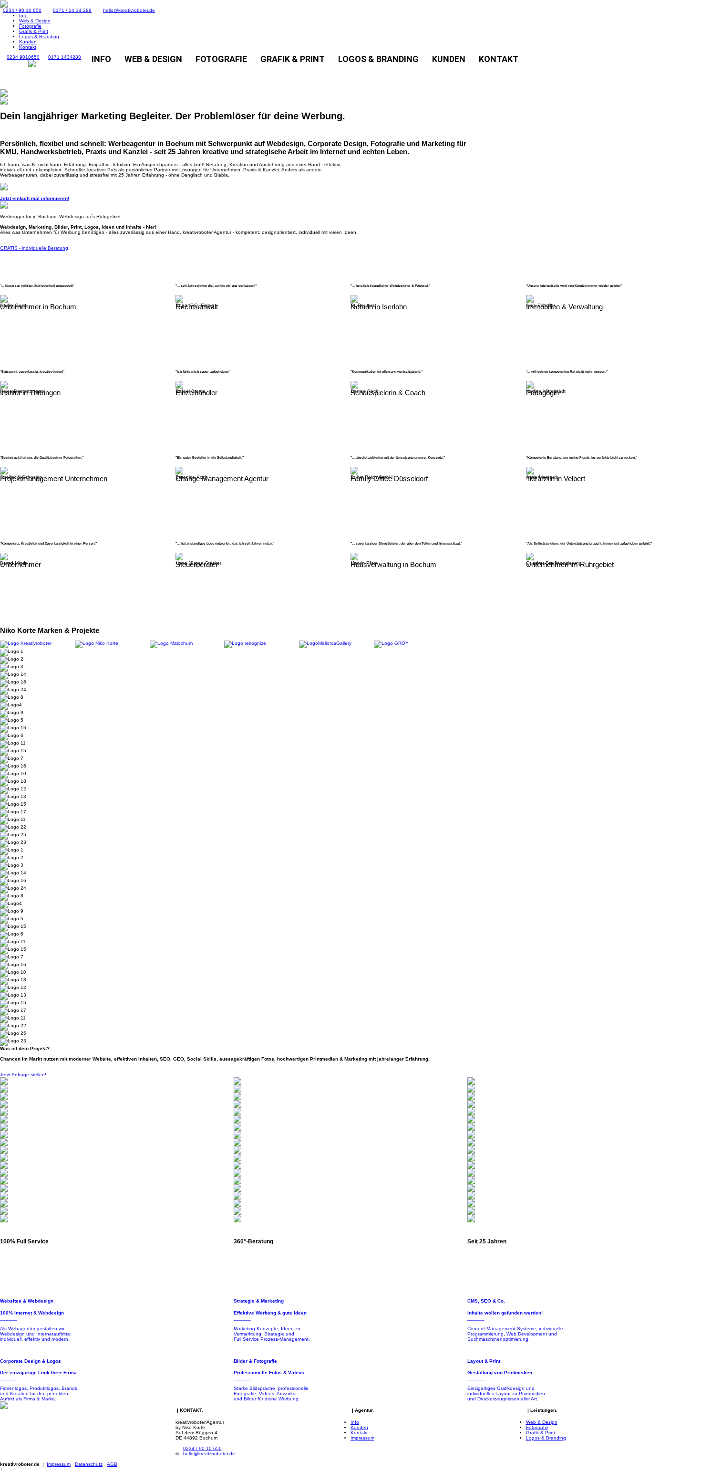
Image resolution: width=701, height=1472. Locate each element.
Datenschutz (89, 1464)
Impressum (362, 1437)
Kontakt (27, 47)
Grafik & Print (33, 31)
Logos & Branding (39, 36)
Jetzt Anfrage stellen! (23, 1074)
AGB (112, 1464)
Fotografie (30, 26)
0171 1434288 (64, 57)
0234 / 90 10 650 (22, 10)
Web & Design (35, 20)
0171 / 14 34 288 (72, 10)
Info (23, 15)
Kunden (28, 41)
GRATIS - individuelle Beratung (34, 248)
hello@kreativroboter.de (129, 10)
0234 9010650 (23, 57)
